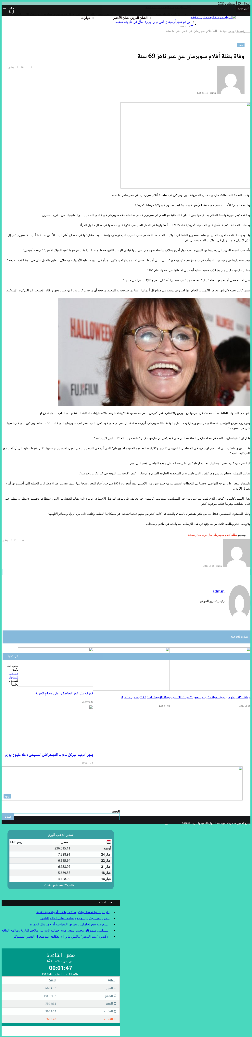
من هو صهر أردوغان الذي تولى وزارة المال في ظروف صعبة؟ (153, 22)
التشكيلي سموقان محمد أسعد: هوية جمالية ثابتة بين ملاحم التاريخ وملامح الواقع (55, 930)
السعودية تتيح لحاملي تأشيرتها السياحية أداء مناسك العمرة (69, 924)
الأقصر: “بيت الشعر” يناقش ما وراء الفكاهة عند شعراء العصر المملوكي (60, 936)
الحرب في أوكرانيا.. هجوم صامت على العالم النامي (74, 918)
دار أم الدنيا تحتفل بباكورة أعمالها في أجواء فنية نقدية (72, 912)
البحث (116, 811)
